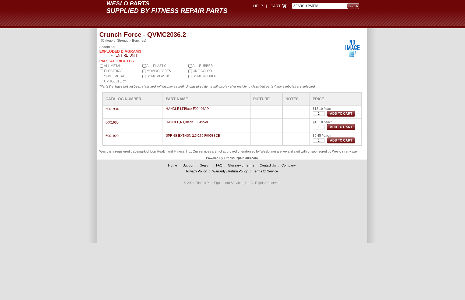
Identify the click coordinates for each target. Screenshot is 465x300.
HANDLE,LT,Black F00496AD (187, 109)
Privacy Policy (196, 171)
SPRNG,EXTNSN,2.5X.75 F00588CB (193, 136)
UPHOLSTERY (114, 81)
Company (288, 165)
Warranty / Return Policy (230, 171)
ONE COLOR (202, 71)
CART (276, 6)
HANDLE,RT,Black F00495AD (188, 122)
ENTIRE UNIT (126, 55)
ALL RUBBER (202, 66)
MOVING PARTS (158, 71)
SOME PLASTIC (158, 76)
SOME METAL (114, 76)
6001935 (112, 122)
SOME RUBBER (204, 76)
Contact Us (268, 165)
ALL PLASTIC (156, 66)
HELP (258, 6)
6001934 (112, 109)
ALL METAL (112, 66)
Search (205, 165)
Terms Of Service (265, 171)
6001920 (112, 136)
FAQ (219, 165)
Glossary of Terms (241, 165)
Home (172, 165)
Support (188, 165)
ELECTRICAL (113, 71)
